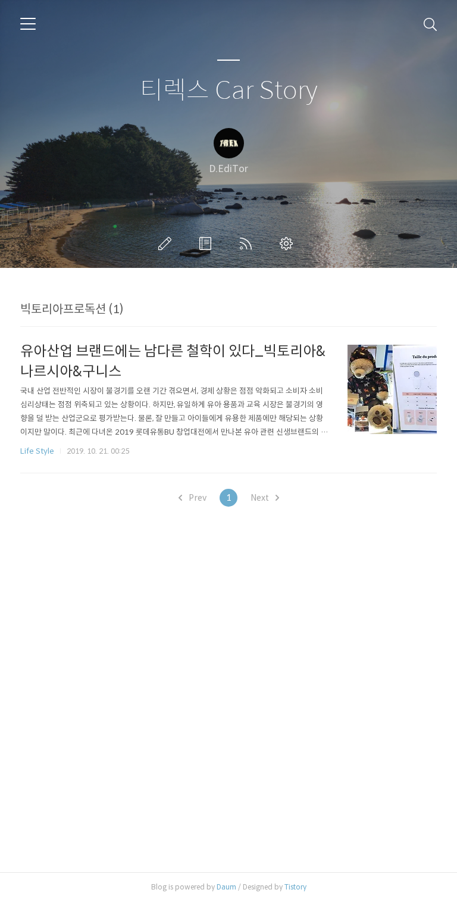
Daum (226, 886)
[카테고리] (28, 24)
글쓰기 (167, 243)
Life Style (37, 451)
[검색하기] (430, 24)
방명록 (207, 243)
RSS (248, 243)
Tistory (295, 886)
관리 (288, 243)
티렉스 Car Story (229, 90)
